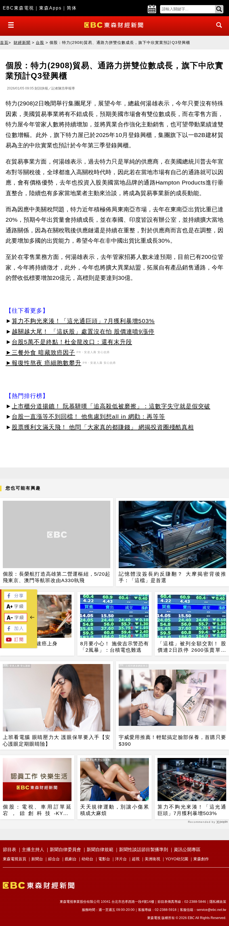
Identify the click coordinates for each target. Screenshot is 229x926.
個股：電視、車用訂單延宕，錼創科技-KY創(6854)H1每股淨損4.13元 (37, 810)
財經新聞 (22, 42)
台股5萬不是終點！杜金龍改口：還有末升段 (72, 342)
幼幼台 (87, 859)
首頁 (4, 42)
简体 (72, 8)
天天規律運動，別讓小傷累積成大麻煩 (114, 810)
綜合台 (54, 859)
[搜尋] (218, 30)
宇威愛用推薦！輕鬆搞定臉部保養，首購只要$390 (172, 740)
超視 (136, 859)
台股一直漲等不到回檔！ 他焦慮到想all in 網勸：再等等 (88, 416)
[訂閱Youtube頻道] (15, 641)
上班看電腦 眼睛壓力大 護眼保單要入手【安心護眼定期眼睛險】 (56, 740)
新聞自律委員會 (65, 849)
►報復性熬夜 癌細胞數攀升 (43, 363)
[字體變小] (15, 620)
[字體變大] (15, 608)
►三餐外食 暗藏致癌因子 (40, 352)
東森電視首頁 (14, 859)
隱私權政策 (217, 902)
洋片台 (121, 859)
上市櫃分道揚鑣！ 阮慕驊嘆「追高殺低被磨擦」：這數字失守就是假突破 (111, 406)
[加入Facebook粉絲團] (15, 631)
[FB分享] (15, 598)
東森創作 (201, 859)
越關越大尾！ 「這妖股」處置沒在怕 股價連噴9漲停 (83, 331)
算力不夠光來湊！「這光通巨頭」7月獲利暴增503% (83, 321)
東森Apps (50, 8)
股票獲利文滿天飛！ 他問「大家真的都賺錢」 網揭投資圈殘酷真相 (103, 427)
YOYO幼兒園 (176, 859)
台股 (40, 42)
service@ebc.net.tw (211, 910)
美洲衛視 (152, 859)
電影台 (104, 859)
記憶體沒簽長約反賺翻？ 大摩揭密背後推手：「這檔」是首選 (172, 577)
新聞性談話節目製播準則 (143, 849)
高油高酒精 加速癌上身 (30, 643)
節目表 (9, 849)
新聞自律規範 (100, 849)
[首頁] (114, 24)
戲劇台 (71, 859)
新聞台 (37, 859)
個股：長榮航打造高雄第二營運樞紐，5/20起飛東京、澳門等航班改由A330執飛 (56, 577)
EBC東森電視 (18, 8)
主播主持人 (33, 849)
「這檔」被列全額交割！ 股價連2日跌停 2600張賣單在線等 (192, 647)
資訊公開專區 (187, 849)
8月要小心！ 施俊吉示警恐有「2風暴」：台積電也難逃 (114, 647)
